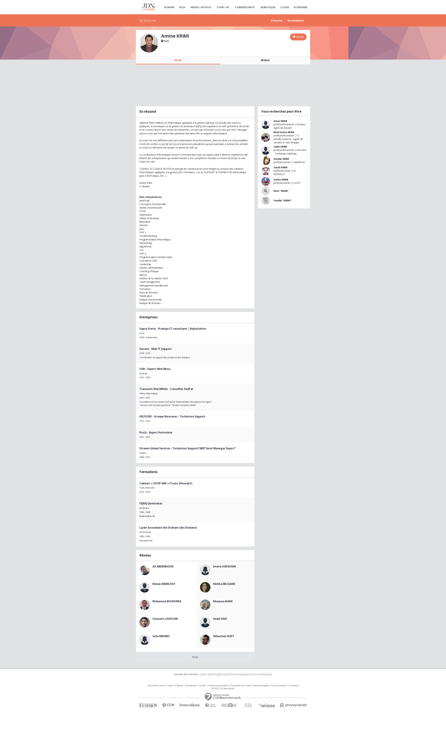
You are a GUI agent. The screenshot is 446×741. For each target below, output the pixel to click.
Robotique (268, 7)
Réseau (265, 60)
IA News (169, 7)
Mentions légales (261, 685)
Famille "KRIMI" (282, 200)
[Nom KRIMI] (265, 191)
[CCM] (168, 705)
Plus (195, 656)
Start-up (223, 7)
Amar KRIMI (280, 121)
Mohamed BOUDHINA (166, 601)
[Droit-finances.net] (210, 705)
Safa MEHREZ (161, 636)
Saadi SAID (220, 619)
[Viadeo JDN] (248, 705)
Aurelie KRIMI (281, 158)
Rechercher (149, 20)
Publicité (179, 685)
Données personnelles (218, 685)
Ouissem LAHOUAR (165, 619)
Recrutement (191, 685)
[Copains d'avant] (229, 705)
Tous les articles (278, 685)
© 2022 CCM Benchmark (223, 688)
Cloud (284, 7)
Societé (202, 685)
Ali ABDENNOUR (163, 566)
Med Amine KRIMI (284, 132)
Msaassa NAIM (223, 601)
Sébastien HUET (223, 636)
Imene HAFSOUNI (224, 566)
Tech (182, 7)
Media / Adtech (201, 7)
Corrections (293, 685)
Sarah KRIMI (280, 167)
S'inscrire (276, 20)
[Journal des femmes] (148, 705)
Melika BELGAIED (224, 584)
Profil (178, 60)
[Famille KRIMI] (265, 200)
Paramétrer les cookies (241, 685)
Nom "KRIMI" (281, 191)
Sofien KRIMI (281, 179)
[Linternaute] (190, 705)
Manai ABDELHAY (163, 584)
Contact (169, 685)
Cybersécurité (245, 7)
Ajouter (300, 36)
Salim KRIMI (280, 146)
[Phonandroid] (293, 705)
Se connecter (296, 20)
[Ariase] (267, 705)
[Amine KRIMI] (149, 43)
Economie (300, 7)
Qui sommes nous (155, 685)
